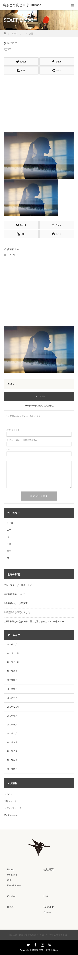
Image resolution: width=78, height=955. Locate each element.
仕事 (9, 544)
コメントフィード (12, 808)
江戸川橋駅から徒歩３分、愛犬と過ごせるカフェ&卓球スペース (35, 621)
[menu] (73, 5)
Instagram (42, 944)
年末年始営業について (14, 594)
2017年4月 (12, 760)
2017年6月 (12, 742)
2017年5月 (12, 751)
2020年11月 (13, 662)
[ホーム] (5, 32)
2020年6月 (12, 680)
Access (47, 912)
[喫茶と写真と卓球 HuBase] (33, 5)
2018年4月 (12, 698)
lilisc (17, 249)
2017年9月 (12, 716)
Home (10, 869)
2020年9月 (12, 671)
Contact (11, 896)
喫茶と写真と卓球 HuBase (45, 950)
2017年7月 (12, 733)
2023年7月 (12, 644)
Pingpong (12, 874)
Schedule (49, 906)
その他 (10, 523)
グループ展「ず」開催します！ (19, 585)
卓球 (9, 551)
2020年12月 (13, 653)
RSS (49, 944)
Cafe (9, 880)
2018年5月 (12, 689)
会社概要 (49, 869)
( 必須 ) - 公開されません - (22, 440)
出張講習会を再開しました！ (18, 612)
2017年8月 (12, 724)
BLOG (14, 33)
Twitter (28, 944)
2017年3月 (12, 769)
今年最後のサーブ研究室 (16, 603)
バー (9, 537)
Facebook (35, 944)
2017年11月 (13, 707)
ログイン (8, 794)
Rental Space (14, 885)
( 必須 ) (13, 430)
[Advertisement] (39, 101)
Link (46, 896)
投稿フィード (10, 801)
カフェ (10, 530)
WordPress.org (11, 815)
